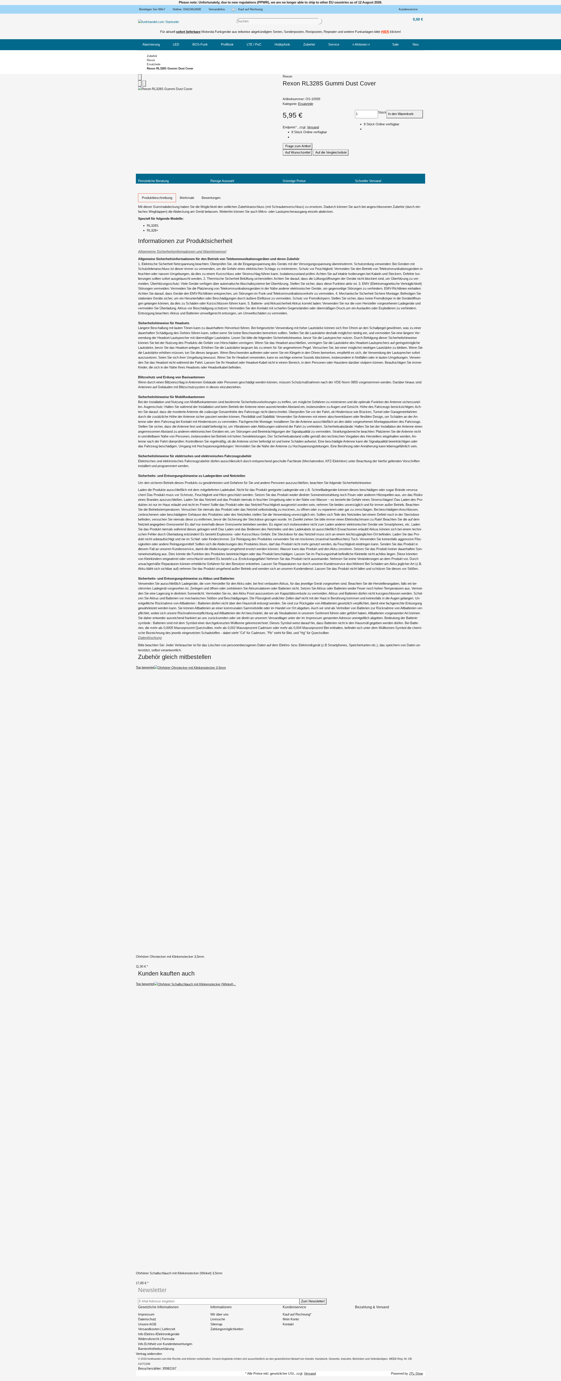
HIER (385, 32)
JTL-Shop (416, 1373)
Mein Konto (291, 1319)
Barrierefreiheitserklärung (156, 1349)
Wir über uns (219, 1314)
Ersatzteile (305, 104)
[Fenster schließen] (140, 77)
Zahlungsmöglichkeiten (226, 1329)
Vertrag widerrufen (149, 1354)
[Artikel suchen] (320, 21)
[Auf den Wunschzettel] (144, 83)
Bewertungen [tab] (211, 198)
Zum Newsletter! (313, 1301)
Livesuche (217, 1319)
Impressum (146, 1314)
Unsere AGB (147, 1324)
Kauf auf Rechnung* (297, 1314)
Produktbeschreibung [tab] (157, 198)
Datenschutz (147, 1319)
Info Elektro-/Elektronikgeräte (158, 1334)
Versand (313, 127)
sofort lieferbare (188, 32)
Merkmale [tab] (187, 198)
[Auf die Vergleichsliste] (140, 83)
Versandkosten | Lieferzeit (156, 1329)
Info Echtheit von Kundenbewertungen (165, 1344)
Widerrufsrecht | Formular (156, 1339)
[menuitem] (151, 44)
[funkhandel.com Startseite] (158, 21)
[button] (409, 9)
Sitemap (216, 1324)
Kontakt (288, 1324)
